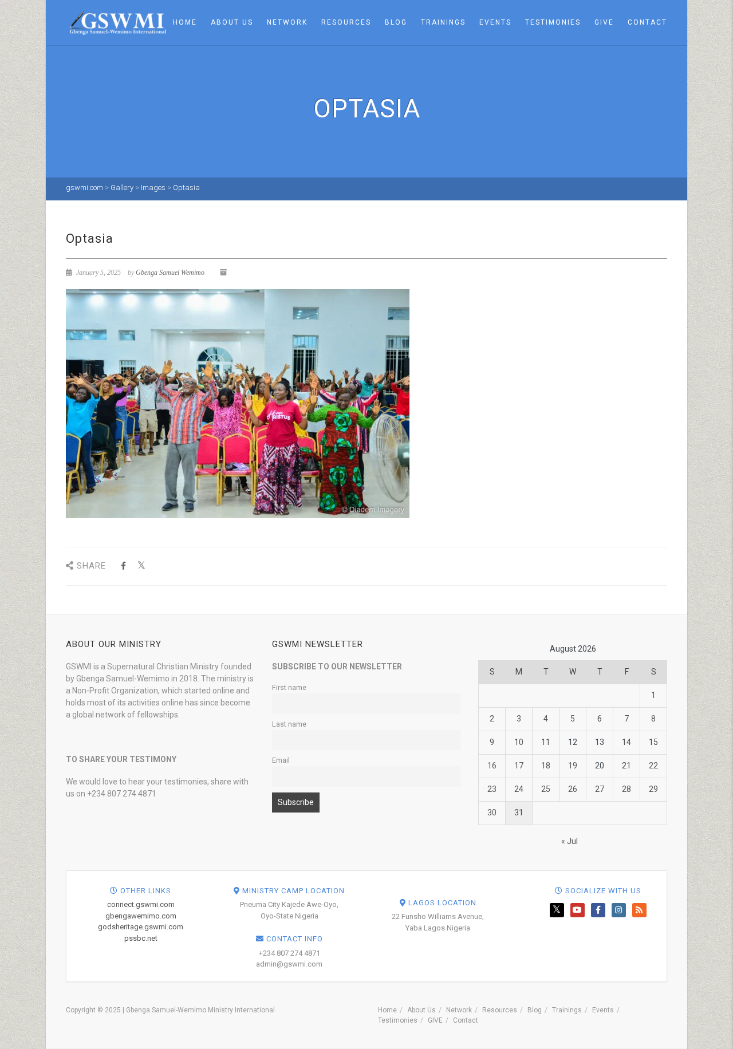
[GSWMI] (116, 22)
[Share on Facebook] (123, 566)
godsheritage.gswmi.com (140, 926)
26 (572, 789)
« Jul (569, 841)
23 (491, 789)
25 (545, 789)
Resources (346, 22)
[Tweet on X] (141, 566)
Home (185, 22)
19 (572, 765)
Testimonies (553, 22)
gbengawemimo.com (140, 916)
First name (289, 687)
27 (599, 789)
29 (653, 789)
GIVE (604, 22)
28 (626, 789)
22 (653, 765)
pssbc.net (140, 938)
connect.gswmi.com (141, 904)
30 (491, 812)
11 (545, 742)
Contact (647, 22)
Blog (396, 22)
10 (518, 742)
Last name (289, 724)
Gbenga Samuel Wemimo (170, 273)
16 (491, 765)
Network (287, 22)
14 (626, 742)
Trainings (443, 22)
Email (281, 760)
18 (545, 765)
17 (518, 765)
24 (518, 789)
